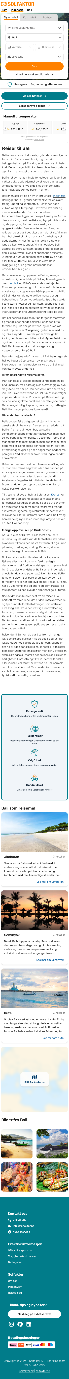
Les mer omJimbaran (50, 881)
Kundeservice (21, 1231)
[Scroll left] (5, 128)
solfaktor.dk (26, 1371)
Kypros (55, 494)
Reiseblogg (15, 1292)
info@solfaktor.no (23, 1225)
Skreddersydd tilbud (32, 105)
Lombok (14, 283)
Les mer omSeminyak (50, 959)
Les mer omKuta (53, 1038)
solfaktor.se (43, 1371)
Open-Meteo (39, 140)
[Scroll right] (64, 128)
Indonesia (59, 195)
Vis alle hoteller (32, 95)
